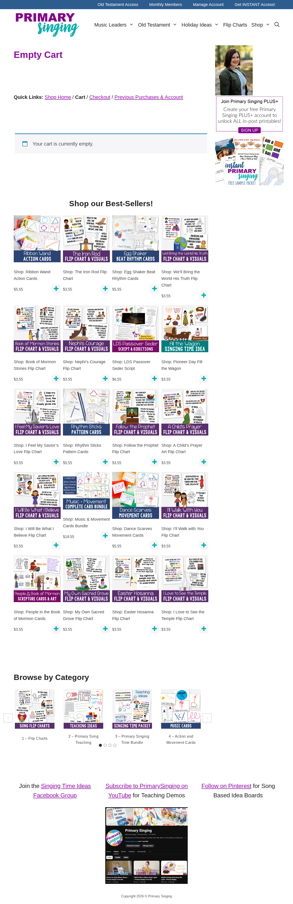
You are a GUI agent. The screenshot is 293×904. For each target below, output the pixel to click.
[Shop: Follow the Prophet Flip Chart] (135, 414)
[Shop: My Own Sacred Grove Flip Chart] (86, 580)
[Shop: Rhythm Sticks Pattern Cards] (86, 414)
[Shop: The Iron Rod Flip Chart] (86, 240)
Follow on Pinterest (226, 785)
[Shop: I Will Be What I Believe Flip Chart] (37, 497)
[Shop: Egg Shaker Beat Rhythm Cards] (135, 240)
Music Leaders (110, 25)
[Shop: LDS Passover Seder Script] (135, 330)
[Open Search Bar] (277, 25)
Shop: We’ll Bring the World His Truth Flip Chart (180, 278)
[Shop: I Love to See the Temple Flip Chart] (184, 580)
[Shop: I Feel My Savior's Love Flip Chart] (37, 414)
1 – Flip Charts (35, 738)
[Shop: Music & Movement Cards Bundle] (86, 492)
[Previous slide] (8, 718)
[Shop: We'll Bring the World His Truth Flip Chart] (184, 240)
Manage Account (208, 4)
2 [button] (105, 745)
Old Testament (154, 25)
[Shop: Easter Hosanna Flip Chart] (135, 580)
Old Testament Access (118, 4)
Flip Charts (235, 25)
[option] (34, 716)
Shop (257, 25)
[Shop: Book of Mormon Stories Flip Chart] (37, 330)
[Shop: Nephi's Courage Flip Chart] (86, 330)
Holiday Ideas (197, 25)
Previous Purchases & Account (148, 97)
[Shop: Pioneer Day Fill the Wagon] (184, 330)
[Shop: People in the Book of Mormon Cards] (37, 580)
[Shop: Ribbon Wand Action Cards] (37, 240)
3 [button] (110, 745)
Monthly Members (165, 4)
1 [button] (100, 745)
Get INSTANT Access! (255, 4)
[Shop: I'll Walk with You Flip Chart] (184, 497)
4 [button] (114, 745)
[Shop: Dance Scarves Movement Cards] (135, 497)
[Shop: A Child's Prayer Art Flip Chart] (184, 414)
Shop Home (58, 97)
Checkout (99, 97)
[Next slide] (207, 718)
